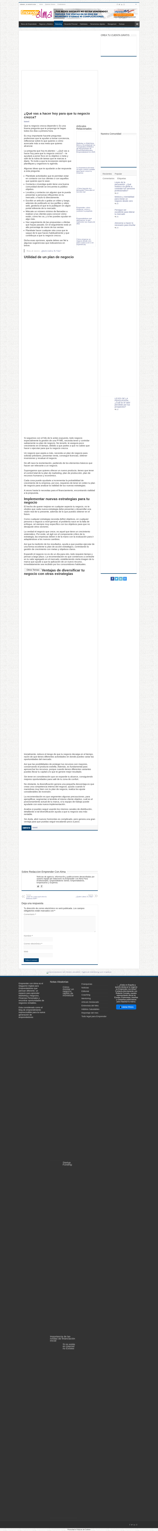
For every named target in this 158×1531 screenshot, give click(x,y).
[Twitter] (119, 4)
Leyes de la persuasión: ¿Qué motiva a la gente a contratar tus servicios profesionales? (125, 186)
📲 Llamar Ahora (126, 1007)
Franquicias (86, 984)
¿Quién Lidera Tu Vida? (51, 250)
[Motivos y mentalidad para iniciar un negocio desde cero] (107, 201)
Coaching (85, 995)
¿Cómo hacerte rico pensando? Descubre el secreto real (85, 190)
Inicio (41, 4)
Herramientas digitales (97, 24)
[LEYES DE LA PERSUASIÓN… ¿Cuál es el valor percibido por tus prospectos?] (107, 484)
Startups (122, 24)
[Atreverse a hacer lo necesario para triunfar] (107, 309)
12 (117, 409)
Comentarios (108, 178)
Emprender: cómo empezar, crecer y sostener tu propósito (84, 209)
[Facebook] (117, 4)
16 (117, 203)
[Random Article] (137, 24)
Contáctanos (61, 4)
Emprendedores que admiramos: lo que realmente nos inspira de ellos (85, 221)
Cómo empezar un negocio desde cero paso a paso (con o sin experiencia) (85, 241)
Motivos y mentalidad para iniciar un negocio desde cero (124, 199)
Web (26, 951)
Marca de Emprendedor (29, 24)
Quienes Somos (50, 4)
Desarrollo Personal (70, 24)
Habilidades (84, 24)
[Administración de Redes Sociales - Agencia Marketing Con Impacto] (79, 972)
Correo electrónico (33, 944)
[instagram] (124, 4)
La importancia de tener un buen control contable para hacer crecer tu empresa (85, 170)
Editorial (85, 991)
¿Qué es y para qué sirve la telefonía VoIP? (36, 896)
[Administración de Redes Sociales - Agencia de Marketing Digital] (95, 14)
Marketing (58, 24)
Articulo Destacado (90, 1002)
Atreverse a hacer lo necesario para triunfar (125, 224)
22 (117, 193)
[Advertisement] (60, 52)
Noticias (85, 987)
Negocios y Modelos (46, 24)
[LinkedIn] (122, 4)
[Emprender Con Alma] (36, 13)
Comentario (30, 914)
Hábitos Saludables (90, 1009)
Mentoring (86, 998)
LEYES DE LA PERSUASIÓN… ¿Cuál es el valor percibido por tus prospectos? (122, 402)
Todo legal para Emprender (94, 1016)
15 (117, 217)
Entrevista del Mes (90, 1005)
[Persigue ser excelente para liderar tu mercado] (107, 214)
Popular (118, 174)
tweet (26, 121)
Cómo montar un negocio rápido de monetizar (68, 991)
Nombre (28, 936)
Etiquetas (121, 178)
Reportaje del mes (89, 1013)
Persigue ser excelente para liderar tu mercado (125, 212)
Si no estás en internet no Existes (69, 1346)
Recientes (107, 174)
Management (112, 24)
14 (117, 228)
